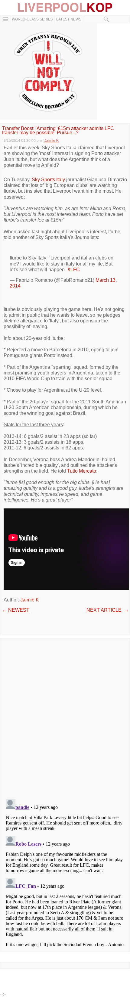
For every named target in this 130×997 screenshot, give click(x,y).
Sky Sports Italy (48, 179)
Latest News (68, 19)
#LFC (74, 269)
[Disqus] (65, 716)
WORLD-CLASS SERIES (32, 19)
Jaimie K (29, 599)
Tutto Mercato (81, 471)
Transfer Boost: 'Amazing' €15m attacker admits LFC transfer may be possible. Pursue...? (58, 130)
